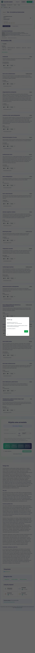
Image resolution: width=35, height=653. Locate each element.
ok (26, 331)
